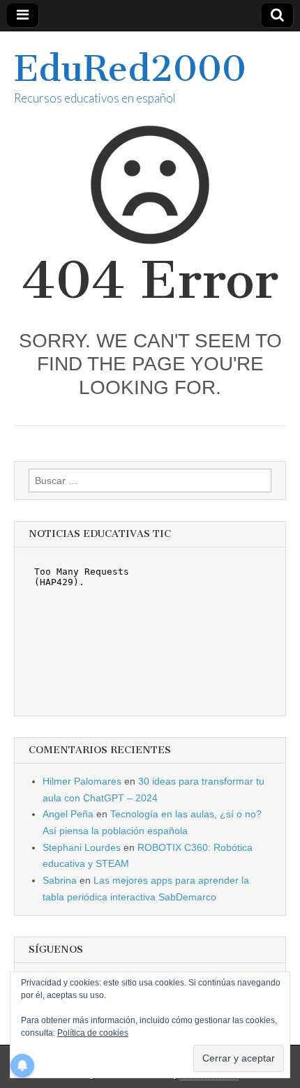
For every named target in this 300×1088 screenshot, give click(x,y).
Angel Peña (68, 813)
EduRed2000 (130, 68)
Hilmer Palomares (82, 781)
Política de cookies (92, 1033)
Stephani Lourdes (82, 847)
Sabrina (60, 880)
